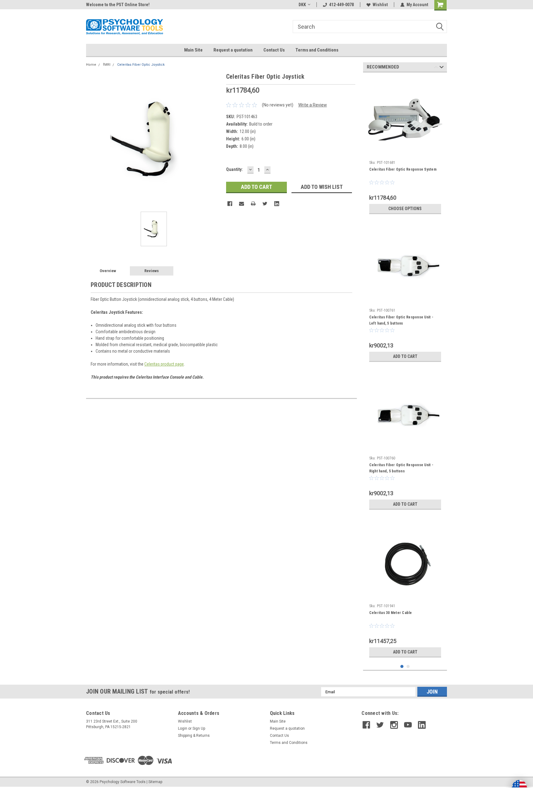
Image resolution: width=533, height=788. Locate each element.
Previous (436, 68)
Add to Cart (405, 356)
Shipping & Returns (194, 735)
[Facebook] (229, 203)
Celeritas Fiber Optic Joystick (141, 65)
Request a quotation (233, 50)
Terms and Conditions (316, 50)
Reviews (151, 270)
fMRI (106, 65)
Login (182, 728)
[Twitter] (264, 203)
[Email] (241, 203)
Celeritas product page (164, 364)
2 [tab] (408, 666)
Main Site (193, 50)
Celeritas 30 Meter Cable (390, 613)
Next (441, 68)
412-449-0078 (341, 4)
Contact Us (274, 50)
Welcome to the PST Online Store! (118, 4)
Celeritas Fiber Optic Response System (402, 169)
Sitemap (155, 782)
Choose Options (405, 208)
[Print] (253, 203)
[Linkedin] (276, 203)
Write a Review (312, 104)
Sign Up (198, 728)
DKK (302, 4)
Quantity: (234, 169)
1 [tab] (402, 666)
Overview (108, 270)
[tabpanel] (405, 147)
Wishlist (380, 4)
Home (91, 65)
